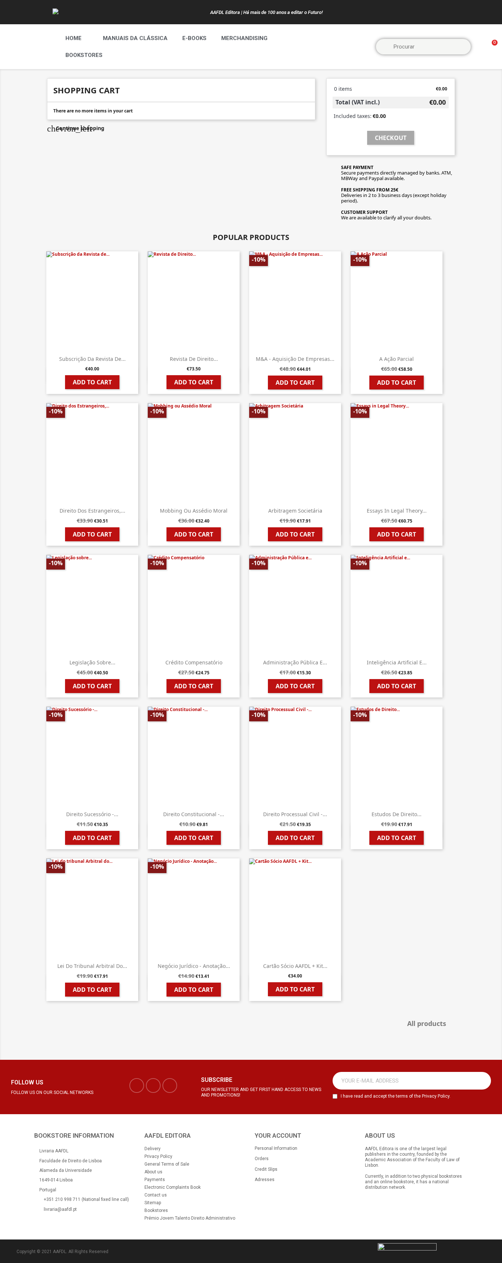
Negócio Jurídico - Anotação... (194, 965)
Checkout (390, 138)
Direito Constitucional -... (193, 814)
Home (73, 38)
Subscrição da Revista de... (92, 358)
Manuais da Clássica (135, 38)
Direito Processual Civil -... (295, 814)
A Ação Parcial (396, 358)
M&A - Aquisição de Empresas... (295, 358)
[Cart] (491, 47)
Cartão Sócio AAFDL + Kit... (295, 965)
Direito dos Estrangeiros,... (92, 510)
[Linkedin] (169, 1085)
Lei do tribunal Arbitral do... (92, 965)
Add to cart (92, 382)
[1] (481, 1081)
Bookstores (84, 55)
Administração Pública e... (295, 662)
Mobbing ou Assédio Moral (193, 510)
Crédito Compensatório (193, 662)
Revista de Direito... (194, 358)
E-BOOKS (194, 38)
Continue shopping (75, 128)
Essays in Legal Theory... (397, 510)
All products (430, 1024)
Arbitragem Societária (295, 510)
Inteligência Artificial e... (397, 662)
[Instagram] (153, 1085)
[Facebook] (136, 1085)
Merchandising (244, 38)
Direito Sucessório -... (92, 814)
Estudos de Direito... (397, 814)
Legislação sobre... (92, 662)
